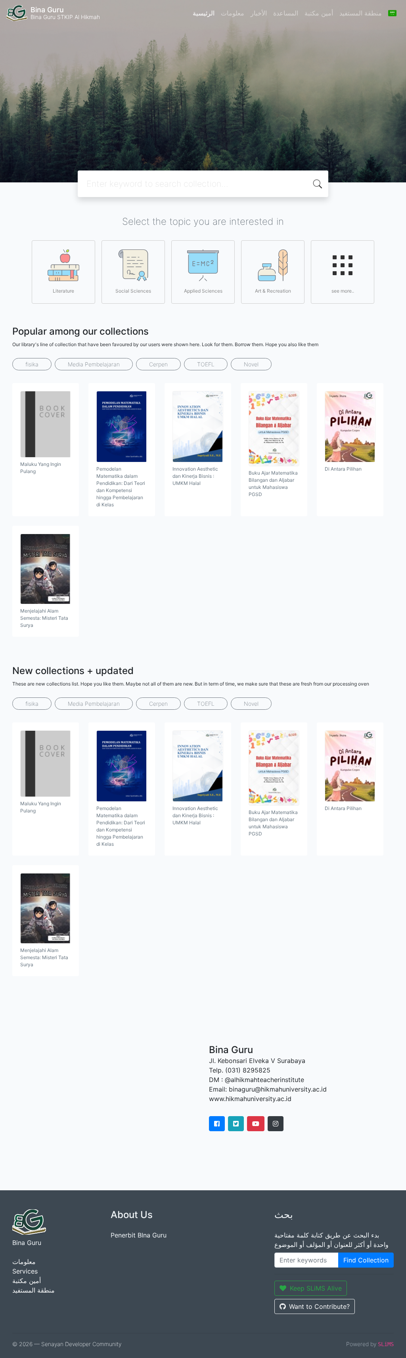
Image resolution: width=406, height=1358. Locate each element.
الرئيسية (203, 13)
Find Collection (366, 1260)
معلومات (232, 13)
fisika (31, 364)
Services (25, 1271)
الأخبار (259, 13)
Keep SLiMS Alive (316, 1288)
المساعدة (285, 13)
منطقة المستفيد (360, 13)
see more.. (342, 291)
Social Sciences (133, 291)
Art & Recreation (273, 291)
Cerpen (158, 364)
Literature (63, 291)
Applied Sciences (203, 291)
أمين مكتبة (318, 13)
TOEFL (205, 364)
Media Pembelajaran (94, 364)
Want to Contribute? (319, 1306)
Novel (251, 364)
